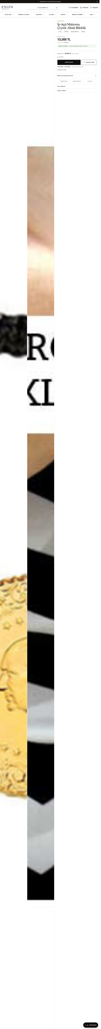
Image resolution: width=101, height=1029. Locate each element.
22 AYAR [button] (51, 14)
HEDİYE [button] (63, 14)
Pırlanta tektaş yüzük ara (43, 7)
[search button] (56, 8)
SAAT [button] (91, 14)
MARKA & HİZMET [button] (77, 14)
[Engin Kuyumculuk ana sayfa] (9, 7)
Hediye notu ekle (61, 69)
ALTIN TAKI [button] (8, 14)
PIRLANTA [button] (39, 14)
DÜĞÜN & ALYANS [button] (23, 14)
